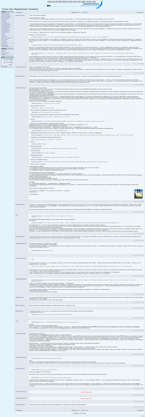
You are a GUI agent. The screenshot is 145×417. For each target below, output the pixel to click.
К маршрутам (4, 42)
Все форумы (4, 36)
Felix (32, 139)
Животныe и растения (6, 27)
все (87, 12)
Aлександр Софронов (36, 103)
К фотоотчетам (5, 39)
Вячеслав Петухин (20, 15)
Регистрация (4, 66)
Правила (3, 54)
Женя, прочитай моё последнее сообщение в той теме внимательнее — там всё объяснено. (52, 305)
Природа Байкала (91, 4)
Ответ (3, 51)
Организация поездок (6, 24)
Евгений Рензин (19, 297)
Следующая (140, 12)
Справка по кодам (5, 52)
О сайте (3, 33)
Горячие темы (4, 44)
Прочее (3, 34)
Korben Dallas (34, 107)
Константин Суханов (21, 67)
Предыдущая (19, 12)
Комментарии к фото (6, 38)
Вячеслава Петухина (94, 5)
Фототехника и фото (6, 26)
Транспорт (4, 20)
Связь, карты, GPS (5, 23)
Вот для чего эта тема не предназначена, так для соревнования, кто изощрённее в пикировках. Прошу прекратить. (57, 404)
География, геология (6, 30)
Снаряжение (4, 21)
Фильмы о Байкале (5, 31)
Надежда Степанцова (36, 121)
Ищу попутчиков (5, 18)
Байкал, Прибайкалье (6, 14)
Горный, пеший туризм (6, 17)
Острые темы (5, 45)
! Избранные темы (5, 13)
